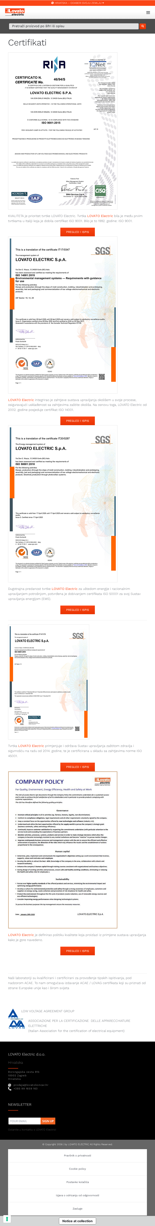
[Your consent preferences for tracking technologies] (7, 1219)
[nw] (32, 1118)
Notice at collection (77, 1221)
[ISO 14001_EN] (62, 238)
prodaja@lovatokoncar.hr (31, 1084)
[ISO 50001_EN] (62, 427)
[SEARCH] (142, 26)
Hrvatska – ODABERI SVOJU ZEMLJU (78, 2)
